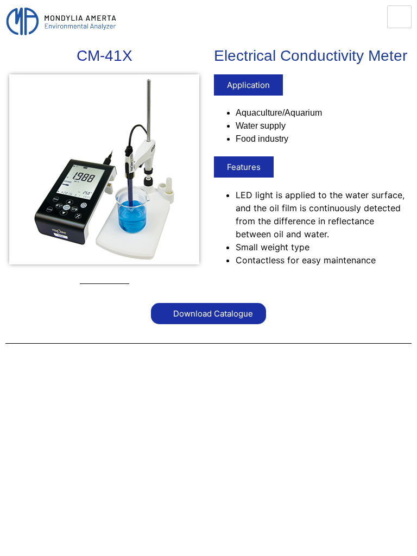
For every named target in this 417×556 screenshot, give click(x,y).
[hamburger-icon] (399, 16)
